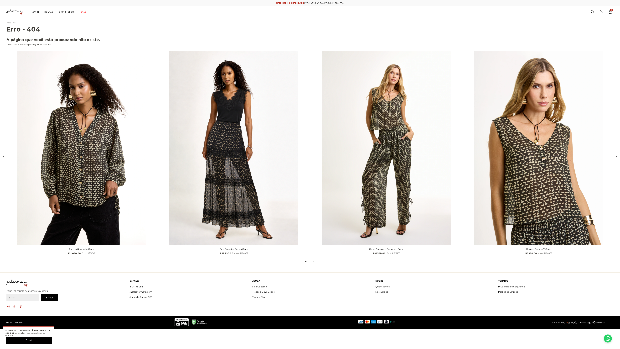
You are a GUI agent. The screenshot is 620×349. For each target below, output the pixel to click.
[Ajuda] (608, 338)
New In (35, 12)
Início (8, 22)
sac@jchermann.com (140, 292)
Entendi (29, 340)
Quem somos (382, 286)
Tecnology (585, 322)
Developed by (557, 322)
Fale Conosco (259, 286)
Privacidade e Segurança (511, 286)
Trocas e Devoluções (263, 292)
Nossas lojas (381, 292)
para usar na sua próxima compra (310, 3)
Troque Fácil (258, 297)
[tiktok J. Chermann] (14, 306)
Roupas (48, 12)
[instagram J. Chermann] (8, 306)
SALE (83, 12)
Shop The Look (67, 12)
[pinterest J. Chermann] (21, 306)
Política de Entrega (508, 292)
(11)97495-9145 (136, 286)
